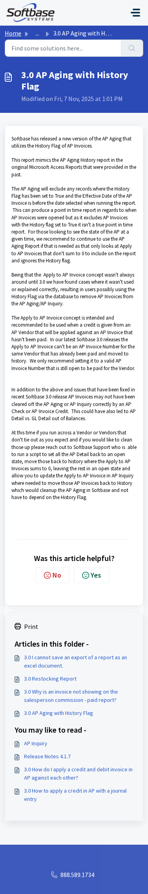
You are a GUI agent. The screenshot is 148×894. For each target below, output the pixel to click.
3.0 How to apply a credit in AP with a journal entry (75, 794)
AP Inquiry (35, 743)
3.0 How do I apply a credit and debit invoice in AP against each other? (78, 773)
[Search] (132, 48)
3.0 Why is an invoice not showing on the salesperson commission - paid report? (71, 695)
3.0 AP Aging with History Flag (58, 712)
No (56, 575)
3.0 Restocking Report (50, 678)
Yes (96, 575)
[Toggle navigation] (135, 13)
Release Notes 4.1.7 (47, 756)
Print (31, 626)
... (37, 33)
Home (13, 33)
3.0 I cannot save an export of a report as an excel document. (75, 661)
